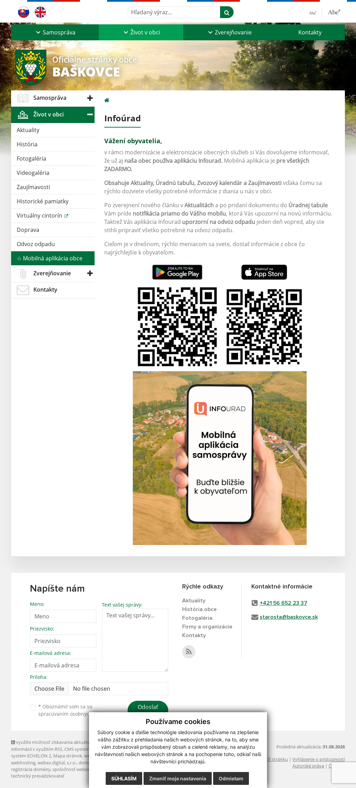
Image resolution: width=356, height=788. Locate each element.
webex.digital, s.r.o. (57, 762)
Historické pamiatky (42, 201)
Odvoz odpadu (36, 244)
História (27, 144)
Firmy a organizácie (207, 626)
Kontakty (310, 32)
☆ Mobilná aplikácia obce (49, 258)
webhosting (23, 762)
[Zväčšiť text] (334, 11)
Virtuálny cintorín (40, 215)
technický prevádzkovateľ (37, 776)
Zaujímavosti (33, 187)
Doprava (28, 230)
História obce (199, 609)
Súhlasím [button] (124, 778)
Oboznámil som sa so (73, 710)
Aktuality (28, 130)
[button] (55, 32)
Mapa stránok (67, 756)
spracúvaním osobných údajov (73, 713)
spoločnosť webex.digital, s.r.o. (83, 769)
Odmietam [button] (231, 778)
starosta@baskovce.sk (289, 617)
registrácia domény (30, 769)
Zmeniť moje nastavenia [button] (177, 778)
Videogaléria (33, 173)
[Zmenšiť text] (315, 12)
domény (87, 762)
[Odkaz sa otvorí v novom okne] (188, 651)
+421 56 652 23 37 (283, 603)
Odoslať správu (148, 711)
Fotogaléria (31, 158)
